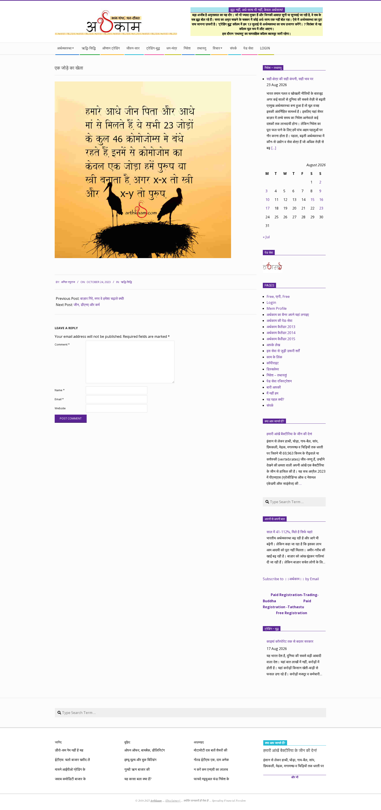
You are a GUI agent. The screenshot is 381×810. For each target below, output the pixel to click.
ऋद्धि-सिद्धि (126, 282)
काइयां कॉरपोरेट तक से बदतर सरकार (290, 641)
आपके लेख (273, 344)
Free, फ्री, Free (278, 296)
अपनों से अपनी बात (275, 519)
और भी (294, 777)
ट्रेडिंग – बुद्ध (272, 629)
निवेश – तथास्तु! (277, 375)
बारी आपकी (274, 387)
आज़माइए (199, 742)
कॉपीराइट (273, 363)
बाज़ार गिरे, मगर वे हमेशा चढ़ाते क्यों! (102, 298)
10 (267, 199)
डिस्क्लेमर (273, 369)
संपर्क (270, 405)
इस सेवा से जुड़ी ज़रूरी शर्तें (283, 350)
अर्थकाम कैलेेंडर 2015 (281, 338)
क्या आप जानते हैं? (274, 421)
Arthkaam (156, 800)
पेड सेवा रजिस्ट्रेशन (279, 381)
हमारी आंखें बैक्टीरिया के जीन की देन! (289, 433)
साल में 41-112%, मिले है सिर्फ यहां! (289, 531)
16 (321, 199)
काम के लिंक (274, 357)
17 (267, 208)
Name (60, 390)
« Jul (266, 236)
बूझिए (127, 742)
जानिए (58, 742)
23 (321, 208)
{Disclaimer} (173, 800)
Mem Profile (277, 308)
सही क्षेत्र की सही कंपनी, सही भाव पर (290, 78)
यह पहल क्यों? (275, 399)
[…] (273, 147)
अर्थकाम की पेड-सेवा (279, 320)
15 (312, 199)
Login (271, 302)
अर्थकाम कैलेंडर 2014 (281, 332)
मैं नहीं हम (272, 393)
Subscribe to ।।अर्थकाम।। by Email (291, 578)
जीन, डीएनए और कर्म (87, 304)
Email (59, 399)
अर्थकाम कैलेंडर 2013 (281, 326)
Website (60, 408)
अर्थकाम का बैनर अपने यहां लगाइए (288, 314)
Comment (62, 344)
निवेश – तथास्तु (273, 68)
